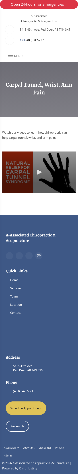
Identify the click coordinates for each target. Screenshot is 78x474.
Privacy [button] (59, 447)
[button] (39, 172)
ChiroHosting (28, 468)
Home (14, 280)
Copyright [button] (28, 447)
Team (14, 296)
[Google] (9, 255)
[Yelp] (29, 255)
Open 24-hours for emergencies (37, 4)
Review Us (17, 426)
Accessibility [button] (11, 447)
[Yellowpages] (38, 255)
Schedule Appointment (26, 408)
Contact (15, 313)
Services (15, 288)
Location (16, 305)
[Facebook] (19, 255)
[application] (39, 172)
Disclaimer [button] (44, 447)
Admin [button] (8, 455)
